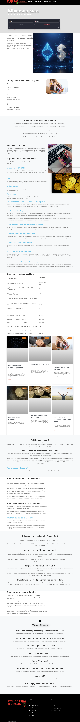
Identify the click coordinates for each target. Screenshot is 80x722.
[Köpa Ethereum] (7, 94)
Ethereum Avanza (13, 107)
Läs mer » (10, 379)
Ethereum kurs (23, 1)
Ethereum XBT (47, 1)
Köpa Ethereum (38, 1)
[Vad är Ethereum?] (7, 84)
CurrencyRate (13, 29)
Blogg (54, 1)
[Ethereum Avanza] (7, 104)
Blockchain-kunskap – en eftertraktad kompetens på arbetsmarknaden (15, 367)
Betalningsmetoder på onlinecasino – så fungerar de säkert (62, 419)
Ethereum (30, 1)
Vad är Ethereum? (13, 87)
